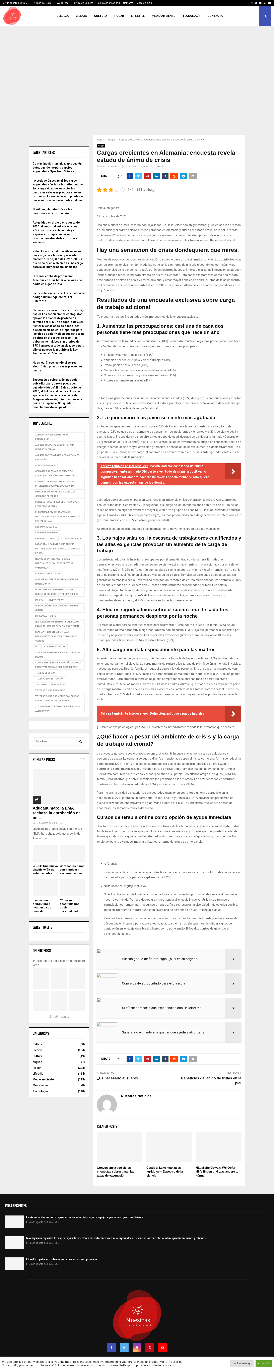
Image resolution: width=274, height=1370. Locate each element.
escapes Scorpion (71, 538)
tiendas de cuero (45, 673)
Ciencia (81, 15)
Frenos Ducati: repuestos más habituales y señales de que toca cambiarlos (54, 563)
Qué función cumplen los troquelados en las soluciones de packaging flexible (57, 624)
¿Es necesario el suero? (117, 1078)
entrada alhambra (46, 527)
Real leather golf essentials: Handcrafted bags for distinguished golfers (56, 636)
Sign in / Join (43, 3)
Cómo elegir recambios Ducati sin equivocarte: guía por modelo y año (55, 473)
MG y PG (39, 600)
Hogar (119, 15)
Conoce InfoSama (45, 465)
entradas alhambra (46, 533)
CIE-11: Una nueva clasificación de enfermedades (45, 869)
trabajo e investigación (49, 679)
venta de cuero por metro (50, 690)
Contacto (128, 3)
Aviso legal (63, 3)
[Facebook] (111, 1347)
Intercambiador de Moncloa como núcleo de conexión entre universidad (56, 592)
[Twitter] (124, 1347)
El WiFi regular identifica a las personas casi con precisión (61, 1259)
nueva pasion (56, 600)
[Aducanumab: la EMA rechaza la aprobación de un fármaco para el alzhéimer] (59, 786)
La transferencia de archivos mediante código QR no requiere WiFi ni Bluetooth (58, 297)
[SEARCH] (80, 741)
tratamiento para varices (50, 684)
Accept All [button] (264, 1363)
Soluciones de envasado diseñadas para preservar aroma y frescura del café (58, 665)
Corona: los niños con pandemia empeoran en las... (72, 869)
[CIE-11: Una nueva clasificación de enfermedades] (45, 853)
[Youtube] (162, 1347)
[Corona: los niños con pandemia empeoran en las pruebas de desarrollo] (72, 853)
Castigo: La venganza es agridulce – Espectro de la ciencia (164, 1171)
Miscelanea (40, 1085)
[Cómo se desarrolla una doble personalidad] (72, 887)
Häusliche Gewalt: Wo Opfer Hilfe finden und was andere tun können (218, 1171)
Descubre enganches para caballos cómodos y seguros (55, 494)
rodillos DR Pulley (54, 647)
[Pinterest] (149, 1347)
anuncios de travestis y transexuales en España (57, 457)
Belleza (63, 15)
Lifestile (138, 15)
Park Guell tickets (45, 616)
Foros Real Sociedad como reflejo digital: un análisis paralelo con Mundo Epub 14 (57, 548)
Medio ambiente (163, 15)
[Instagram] (137, 1347)
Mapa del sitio (144, 3)
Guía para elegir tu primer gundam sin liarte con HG (56, 581)
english (37, 1062)
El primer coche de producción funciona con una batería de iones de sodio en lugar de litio (57, 280)
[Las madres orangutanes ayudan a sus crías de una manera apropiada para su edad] (45, 887)
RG (36, 647)
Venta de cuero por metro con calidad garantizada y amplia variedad (57, 698)
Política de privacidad (108, 3)
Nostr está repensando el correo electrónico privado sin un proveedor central (57, 366)
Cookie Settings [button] (241, 1363)
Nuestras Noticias (110, 166)
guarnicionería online (47, 574)
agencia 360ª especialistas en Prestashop (51, 437)
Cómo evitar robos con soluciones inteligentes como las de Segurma (55, 483)
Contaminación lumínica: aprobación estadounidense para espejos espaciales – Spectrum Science (57, 167)
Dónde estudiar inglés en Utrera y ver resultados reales (56, 504)
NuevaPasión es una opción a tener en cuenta (56, 608)
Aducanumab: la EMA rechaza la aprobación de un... (57, 813)
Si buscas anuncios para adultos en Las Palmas (57, 654)
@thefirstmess (59, 1017)
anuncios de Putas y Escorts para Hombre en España (54, 447)
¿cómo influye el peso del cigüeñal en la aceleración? (57, 708)
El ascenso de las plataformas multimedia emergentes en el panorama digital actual (57, 516)
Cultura (100, 15)
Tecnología (191, 15)
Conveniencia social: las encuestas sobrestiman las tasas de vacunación (115, 1171)
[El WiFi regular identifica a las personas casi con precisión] (14, 1263)
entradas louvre (45, 538)
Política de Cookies (83, 3)
